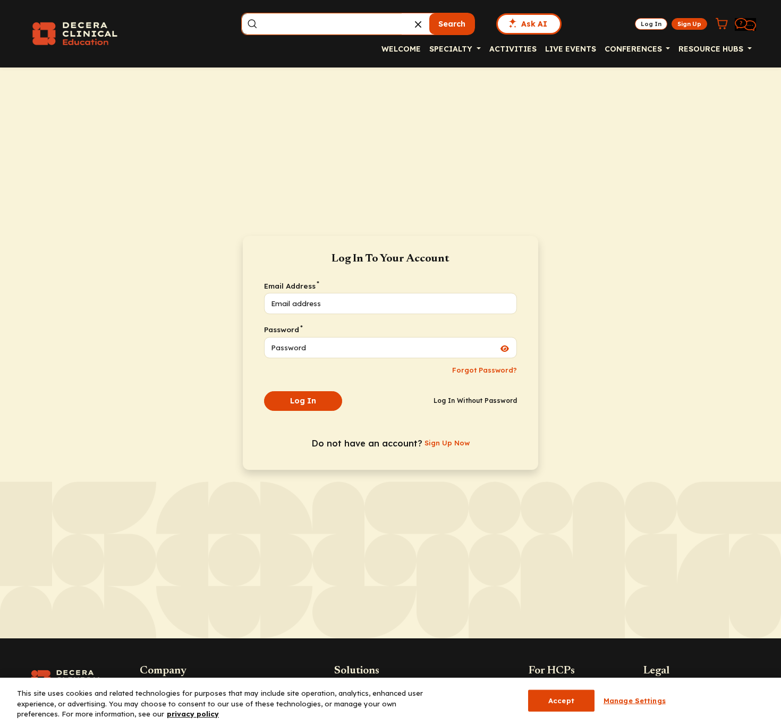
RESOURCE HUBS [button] (711, 49)
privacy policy (193, 714)
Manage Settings (635, 700)
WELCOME (401, 49)
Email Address (291, 285)
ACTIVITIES (513, 49)
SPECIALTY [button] (451, 49)
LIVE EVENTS (570, 49)
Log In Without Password (475, 400)
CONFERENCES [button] (634, 49)
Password (283, 329)
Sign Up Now (447, 443)
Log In (303, 401)
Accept (561, 700)
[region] (390, 701)
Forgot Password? (484, 370)
